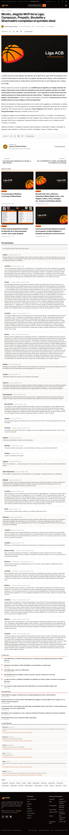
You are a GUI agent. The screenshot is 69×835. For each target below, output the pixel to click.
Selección (29, 811)
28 (47, 203)
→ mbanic (13, 313)
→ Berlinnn (13, 600)
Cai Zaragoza (5, 785)
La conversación (48, 1)
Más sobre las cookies (44, 830)
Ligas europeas (53, 812)
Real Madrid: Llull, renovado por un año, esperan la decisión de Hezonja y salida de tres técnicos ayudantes (33, 713)
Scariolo (46, 785)
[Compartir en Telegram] (20, 31)
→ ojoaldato (17, 550)
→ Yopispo (13, 428)
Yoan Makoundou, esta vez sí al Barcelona (16, 670)
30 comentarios (50, 26)
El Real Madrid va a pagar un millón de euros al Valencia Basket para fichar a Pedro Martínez (28, 695)
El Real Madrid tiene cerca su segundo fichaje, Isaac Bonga (18, 717)
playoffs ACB (13, 785)
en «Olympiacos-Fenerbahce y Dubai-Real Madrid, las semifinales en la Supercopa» (22, 775)
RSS (54, 1)
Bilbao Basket (36, 783)
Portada (3, 10)
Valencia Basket (29, 785)
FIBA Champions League (62, 817)
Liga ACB (9, 10)
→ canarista (13, 282)
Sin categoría (52, 805)
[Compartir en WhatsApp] (9, 31)
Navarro (52, 785)
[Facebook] (6, 816)
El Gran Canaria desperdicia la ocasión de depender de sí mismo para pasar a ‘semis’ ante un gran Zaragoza (14, 231)
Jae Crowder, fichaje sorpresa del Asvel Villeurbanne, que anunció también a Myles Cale (30, 686)
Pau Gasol (20, 785)
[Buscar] (44, 5)
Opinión (29, 818)
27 (48, 236)
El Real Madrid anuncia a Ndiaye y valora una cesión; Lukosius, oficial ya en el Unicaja (29, 674)
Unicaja (18, 783)
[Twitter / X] (3, 816)
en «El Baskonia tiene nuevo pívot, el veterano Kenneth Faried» (17, 732)
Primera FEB (62, 821)
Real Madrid (5, 783)
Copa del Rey (30, 813)
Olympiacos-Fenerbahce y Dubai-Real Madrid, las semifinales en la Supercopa (27, 665)
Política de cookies (32, 830)
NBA (28, 806)
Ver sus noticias (60, 146)
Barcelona (12, 783)
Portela (64, 785)
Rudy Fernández (38, 785)
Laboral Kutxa (51, 783)
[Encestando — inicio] (5, 5)
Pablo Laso (43, 783)
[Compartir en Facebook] (17, 31)
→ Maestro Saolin (15, 561)
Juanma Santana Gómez (10, 26)
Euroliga (24, 783)
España (29, 783)
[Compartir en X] (13, 31)
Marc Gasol (58, 785)
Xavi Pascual (60, 783)
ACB (28, 801)
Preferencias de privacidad (61, 830)
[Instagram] (10, 816)
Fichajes (29, 808)
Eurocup (29, 815)
